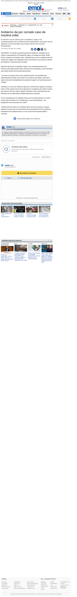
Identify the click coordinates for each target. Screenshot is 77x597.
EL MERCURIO (44, 586)
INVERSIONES (53, 583)
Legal (16, 0)
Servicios (58, 13)
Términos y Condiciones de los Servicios (40, 594)
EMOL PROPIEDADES (32, 583)
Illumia (30, 243)
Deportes (22, 13)
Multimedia (27, 16)
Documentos (20, 16)
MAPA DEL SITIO (31, 588)
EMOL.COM (44, 584)
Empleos (43, 0)
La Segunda (65, 0)
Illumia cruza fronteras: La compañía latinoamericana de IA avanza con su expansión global (34, 255)
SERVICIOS (17, 583)
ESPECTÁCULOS (6, 586)
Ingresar (60, 10)
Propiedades (36, 0)
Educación (14, 16)
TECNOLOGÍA (5, 588)
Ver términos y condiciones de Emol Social (27, 198)
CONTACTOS (30, 586)
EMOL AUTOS (30, 582)
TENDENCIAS (17, 582)
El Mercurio (7, 0)
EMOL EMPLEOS (31, 585)
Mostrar (36, 4)
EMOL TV (16, 585)
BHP (15, 243)
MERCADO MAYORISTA (63, 587)
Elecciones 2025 (47, 16)
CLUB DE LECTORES (43, 582)
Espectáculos (36, 13)
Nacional (7, 13)
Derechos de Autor (14, 594)
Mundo (29, 13)
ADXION (63, 583)
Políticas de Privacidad (25, 594)
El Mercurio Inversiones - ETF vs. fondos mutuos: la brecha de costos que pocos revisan (7, 257)
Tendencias (45, 13)
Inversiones (26, 0)
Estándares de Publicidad (56, 594)
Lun (69, 0)
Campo (20, 0)
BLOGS (43, 587)
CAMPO (52, 582)
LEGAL (42, 589)
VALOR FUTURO (65, 585)
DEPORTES (4, 585)
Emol (2, 0)
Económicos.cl (50, 0)
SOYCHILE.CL (53, 588)
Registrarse (66, 10)
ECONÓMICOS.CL (65, 582)
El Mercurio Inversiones (5, 244)
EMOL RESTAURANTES (19, 588)
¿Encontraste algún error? (28, 118)
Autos (31, 0)
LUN (51, 585)
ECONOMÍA (4, 583)
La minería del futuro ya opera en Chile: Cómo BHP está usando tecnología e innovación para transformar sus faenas (20, 256)
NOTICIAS (4, 582)
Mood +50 (44, 243)
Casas (59, 0)
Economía (15, 13)
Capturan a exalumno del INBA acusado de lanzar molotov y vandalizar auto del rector (31, 216)
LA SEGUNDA (53, 586)
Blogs (13, 0)
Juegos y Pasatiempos (36, 16)
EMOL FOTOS (17, 586)
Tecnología (8, 16)
